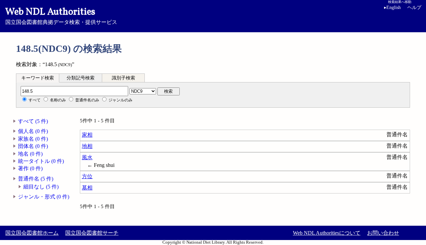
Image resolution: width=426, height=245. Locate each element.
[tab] (37, 77)
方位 (87, 176)
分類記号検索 (81, 77)
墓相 (87, 187)
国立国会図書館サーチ (91, 233)
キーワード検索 (37, 77)
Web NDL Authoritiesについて (326, 233)
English (392, 7)
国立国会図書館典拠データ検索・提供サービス (61, 15)
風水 (87, 157)
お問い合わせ (383, 233)
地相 (87, 146)
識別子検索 (123, 77)
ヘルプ (414, 7)
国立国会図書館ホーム (32, 233)
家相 (87, 135)
